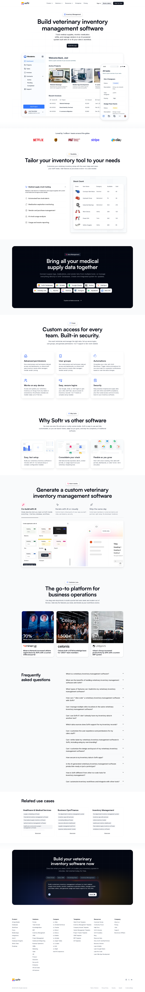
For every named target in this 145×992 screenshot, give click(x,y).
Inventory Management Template (82, 924)
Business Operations (38, 943)
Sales (34, 951)
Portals (34, 922)
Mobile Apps (15, 932)
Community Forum (99, 924)
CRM (34, 935)
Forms (13, 930)
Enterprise (78, 3)
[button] (50, 3)
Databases (15, 924)
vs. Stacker (56, 927)
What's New (15, 943)
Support (116, 930)
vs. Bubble (56, 935)
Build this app (72, 45)
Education (35, 959)
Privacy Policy (105, 988)
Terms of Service (94, 988)
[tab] (45, 189)
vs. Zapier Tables (57, 941)
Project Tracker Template (80, 932)
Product (35, 957)
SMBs (34, 946)
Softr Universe (98, 930)
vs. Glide (55, 922)
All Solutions (36, 970)
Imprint (120, 988)
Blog (95, 935)
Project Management (38, 938)
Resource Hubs (98, 938)
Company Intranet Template (81, 927)
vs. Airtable (56, 938)
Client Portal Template (80, 922)
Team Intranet (36, 924)
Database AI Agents (17, 941)
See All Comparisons (58, 951)
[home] (25, 3)
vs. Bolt (55, 946)
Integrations (15, 935)
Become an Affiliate (119, 932)
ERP (34, 930)
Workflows (15, 927)
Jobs (115, 927)
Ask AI (13, 938)
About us (116, 922)
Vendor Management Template (82, 930)
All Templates (77, 941)
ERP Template (77, 938)
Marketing (35, 949)
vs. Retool (55, 930)
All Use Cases (36, 967)
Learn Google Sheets (99, 949)
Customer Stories (98, 922)
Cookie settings (129, 988)
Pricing (86, 3)
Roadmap (14, 946)
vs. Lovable (56, 943)
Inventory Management (39, 932)
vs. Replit (55, 949)
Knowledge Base (37, 927)
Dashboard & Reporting (39, 941)
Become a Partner (99, 943)
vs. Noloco (56, 932)
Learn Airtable (97, 946)
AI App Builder (16, 922)
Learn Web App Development (102, 954)
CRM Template (77, 935)
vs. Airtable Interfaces (59, 924)
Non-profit (35, 962)
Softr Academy (98, 932)
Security (113, 988)
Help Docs (97, 927)
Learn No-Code (98, 951)
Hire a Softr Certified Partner (102, 941)
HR (33, 954)
